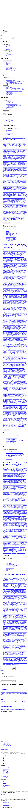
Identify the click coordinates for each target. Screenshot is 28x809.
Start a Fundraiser (9, 66)
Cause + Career (9, 94)
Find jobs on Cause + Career (12, 64)
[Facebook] (3, 758)
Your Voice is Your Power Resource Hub (14, 88)
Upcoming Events (9, 54)
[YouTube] (3, 760)
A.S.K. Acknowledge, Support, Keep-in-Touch (15, 81)
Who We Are (6, 44)
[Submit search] (14, 38)
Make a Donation (4, 749)
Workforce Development (11, 82)
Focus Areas (6, 77)
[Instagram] (3, 757)
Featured (5, 86)
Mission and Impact (10, 46)
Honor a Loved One (10, 102)
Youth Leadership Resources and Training (14, 83)
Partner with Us (6, 785)
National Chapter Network (11, 78)
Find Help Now (4, 794)
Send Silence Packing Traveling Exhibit (14, 91)
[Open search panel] (1, 666)
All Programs (8, 84)
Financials (8, 49)
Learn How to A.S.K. (10, 69)
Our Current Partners (10, 106)
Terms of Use (6, 802)
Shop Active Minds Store (11, 68)
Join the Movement (7, 61)
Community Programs (10, 80)
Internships (8, 63)
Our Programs (6, 769)
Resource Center (6, 773)
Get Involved (6, 100)
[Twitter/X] (3, 762)
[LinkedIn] (3, 763)
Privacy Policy (6, 805)
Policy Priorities (6, 772)
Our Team (8, 48)
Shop (7, 108)
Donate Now (8, 101)
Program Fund (9, 87)
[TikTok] (3, 759)
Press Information (6, 777)
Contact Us (8, 55)
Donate (5, 30)
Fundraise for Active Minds (11, 104)
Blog (7, 53)
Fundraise (5, 784)
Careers (7, 62)
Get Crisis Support (9, 71)
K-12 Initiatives (9, 92)
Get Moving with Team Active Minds (13, 105)
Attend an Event (9, 67)
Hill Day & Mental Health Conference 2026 (15, 89)
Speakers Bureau (9, 93)
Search (5, 31)
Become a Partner (9, 107)
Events (4, 783)
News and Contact (7, 50)
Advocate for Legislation (11, 70)
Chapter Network (6, 781)
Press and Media (9, 51)
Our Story (8, 45)
